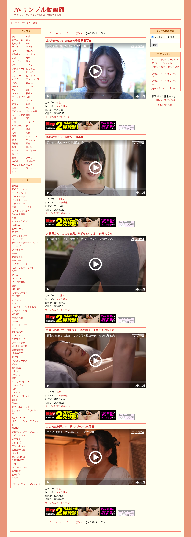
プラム (15, 275)
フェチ (15, 47)
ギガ (14, 218)
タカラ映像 (31, 23)
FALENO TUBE (19, 467)
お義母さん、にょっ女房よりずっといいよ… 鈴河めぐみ (79, 233)
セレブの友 (17, 332)
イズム (15, 464)
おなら (15, 154)
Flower (15, 403)
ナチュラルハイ (19, 203)
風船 (28, 143)
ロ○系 (29, 147)
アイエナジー (18, 250)
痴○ (13, 90)
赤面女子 (16, 439)
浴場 (14, 132)
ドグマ (15, 357)
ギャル (15, 86)
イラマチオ (17, 125)
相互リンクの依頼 (165, 99)
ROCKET (16, 289)
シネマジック (18, 339)
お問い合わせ (165, 105)
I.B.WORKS (17, 353)
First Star (16, 225)
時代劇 (15, 161)
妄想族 (15, 185)
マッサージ (31, 136)
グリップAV (18, 385)
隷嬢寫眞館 (17, 317)
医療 (14, 108)
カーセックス (18, 115)
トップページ (17, 23)
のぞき (29, 47)
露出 (28, 90)
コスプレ (16, 61)
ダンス (15, 150)
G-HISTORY (18, 460)
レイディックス (19, 264)
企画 (28, 43)
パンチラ (16, 93)
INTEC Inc (17, 278)
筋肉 (14, 157)
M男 (28, 58)
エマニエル (17, 335)
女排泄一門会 (18, 449)
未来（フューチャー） (23, 268)
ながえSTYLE (18, 457)
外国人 (29, 50)
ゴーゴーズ (17, 239)
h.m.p (14, 400)
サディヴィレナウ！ (22, 382)
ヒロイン (30, 75)
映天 (14, 285)
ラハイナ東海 (18, 214)
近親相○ (60, 199)
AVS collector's (18, 446)
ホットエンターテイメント (25, 242)
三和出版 (16, 367)
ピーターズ (17, 228)
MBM (14, 253)
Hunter (15, 321)
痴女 (28, 61)
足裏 (28, 129)
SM (13, 65)
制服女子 (16, 43)
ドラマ (15, 104)
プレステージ (18, 196)
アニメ (29, 100)
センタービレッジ (21, 396)
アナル (29, 86)
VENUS (15, 328)
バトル (15, 453)
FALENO (16, 296)
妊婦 (28, 115)
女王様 (29, 82)
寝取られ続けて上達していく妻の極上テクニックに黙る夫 (80, 330)
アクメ (15, 82)
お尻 (28, 104)
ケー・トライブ (19, 325)
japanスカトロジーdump (163, 88)
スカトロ (30, 54)
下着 (14, 122)
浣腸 (28, 97)
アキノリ (16, 374)
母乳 (28, 118)
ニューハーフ (32, 79)
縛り (14, 50)
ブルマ (29, 165)
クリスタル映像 (19, 310)
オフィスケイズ (19, 221)
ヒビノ (15, 371)
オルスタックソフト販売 (24, 307)
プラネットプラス (21, 235)
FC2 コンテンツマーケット (165, 59)
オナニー (16, 75)
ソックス (30, 139)
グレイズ (16, 442)
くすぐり (16, 79)
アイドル (16, 111)
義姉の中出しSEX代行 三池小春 (64, 137)
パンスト (30, 108)
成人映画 (30, 161)
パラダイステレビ (21, 193)
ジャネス (16, 300)
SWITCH (16, 428)
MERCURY (17, 260)
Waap (14, 364)
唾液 (28, 132)
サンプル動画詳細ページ (57, 117)
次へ (79, 33)
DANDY (16, 392)
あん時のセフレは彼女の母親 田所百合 (68, 40)
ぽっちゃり (31, 111)
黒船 (14, 378)
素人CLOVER (18, 417)
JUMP (15, 478)
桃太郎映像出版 (19, 346)
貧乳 (14, 147)
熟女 (58, 102)
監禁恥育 (16, 471)
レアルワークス (19, 360)
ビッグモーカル (19, 200)
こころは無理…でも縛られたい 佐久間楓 (70, 426)
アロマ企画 (17, 257)
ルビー (15, 389)
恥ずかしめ (17, 40)
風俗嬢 (15, 143)
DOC (14, 271)
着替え (29, 93)
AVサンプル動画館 (39, 9)
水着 (14, 118)
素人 (28, 40)
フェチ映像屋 (18, 282)
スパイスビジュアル (22, 210)
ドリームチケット (21, 407)
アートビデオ (18, 342)
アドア (15, 232)
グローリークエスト (22, 207)
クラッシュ (31, 122)
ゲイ (14, 172)
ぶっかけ (30, 154)
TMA (14, 303)
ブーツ (29, 157)
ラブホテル (31, 150)
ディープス (17, 246)
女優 (28, 36)
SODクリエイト (20, 189)
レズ (14, 58)
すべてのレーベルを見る (27, 484)
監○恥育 (16, 474)
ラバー (29, 168)
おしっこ (30, 68)
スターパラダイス (21, 292)
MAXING (16, 314)
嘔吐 (14, 139)
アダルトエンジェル (162, 63)
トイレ (29, 65)
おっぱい (30, 72)
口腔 (14, 136)
